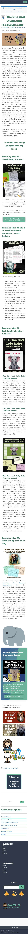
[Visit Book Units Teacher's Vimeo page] (14, 927)
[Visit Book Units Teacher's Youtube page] (12, 927)
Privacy (5, 872)
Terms (4, 870)
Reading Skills (5, 828)
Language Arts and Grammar (9, 822)
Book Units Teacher (8, 2)
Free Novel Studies (6, 819)
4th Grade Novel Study (11, 768)
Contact (5, 867)
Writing (3, 834)
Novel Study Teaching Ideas (17, 27)
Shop (4, 865)
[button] (14, 219)
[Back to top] (24, 930)
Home (4, 846)
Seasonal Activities (6, 831)
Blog (4, 848)
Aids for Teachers (6, 816)
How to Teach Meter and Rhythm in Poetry (15, 8)
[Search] (21, 887)
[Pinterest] (17, 927)
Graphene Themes (13, 932)
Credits (5, 853)
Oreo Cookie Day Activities (13, 12)
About (4, 850)
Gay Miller (5, 27)
